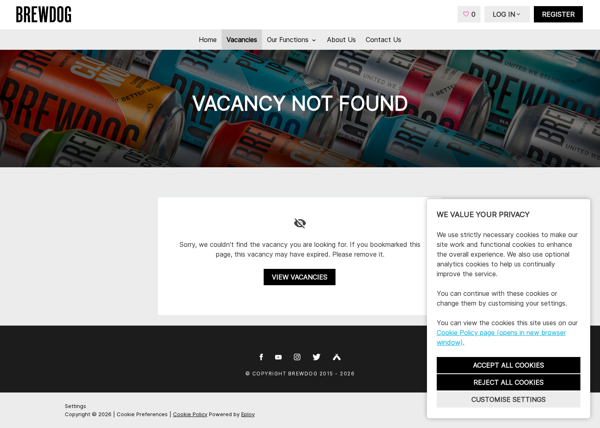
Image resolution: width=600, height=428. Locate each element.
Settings (75, 406)
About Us (341, 39)
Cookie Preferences (142, 414)
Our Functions (289, 39)
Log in (504, 14)
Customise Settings (508, 399)
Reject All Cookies (508, 382)
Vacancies (242, 39)
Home (208, 39)
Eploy (248, 414)
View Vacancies (299, 277)
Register (558, 14)
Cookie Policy (190, 414)
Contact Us (383, 39)
